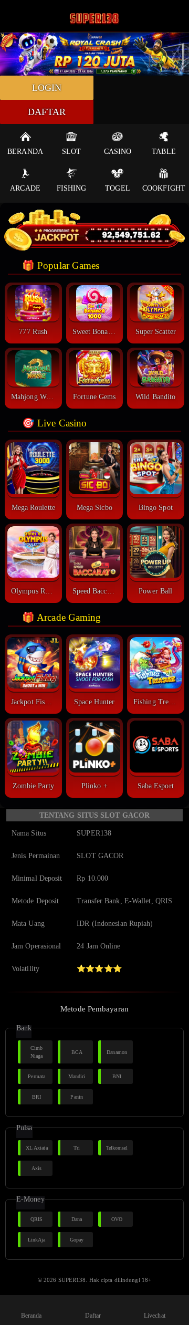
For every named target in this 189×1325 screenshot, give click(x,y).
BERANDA (25, 151)
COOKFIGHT (163, 188)
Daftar (93, 1315)
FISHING (72, 188)
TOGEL (117, 188)
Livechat (154, 1315)
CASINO (118, 151)
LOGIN (47, 87)
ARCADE (25, 188)
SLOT (71, 151)
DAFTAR (47, 112)
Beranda (31, 1315)
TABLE (164, 151)
